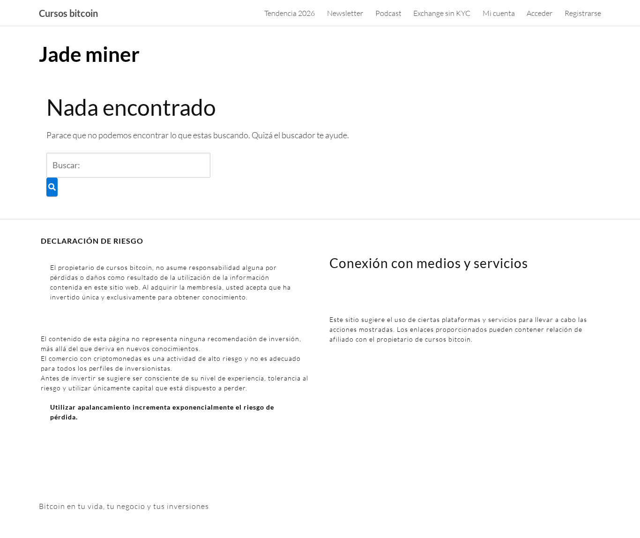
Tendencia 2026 (289, 13)
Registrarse (583, 13)
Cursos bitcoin (68, 13)
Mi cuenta (499, 13)
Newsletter (345, 13)
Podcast (388, 13)
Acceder (539, 13)
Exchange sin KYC (441, 13)
